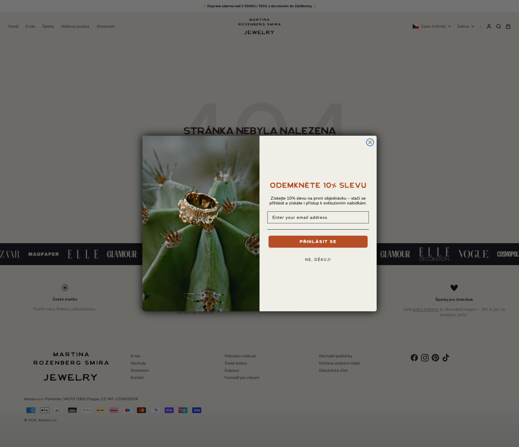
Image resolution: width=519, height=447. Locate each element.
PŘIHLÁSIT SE (318, 241)
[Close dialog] (370, 142)
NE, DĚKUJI (318, 260)
